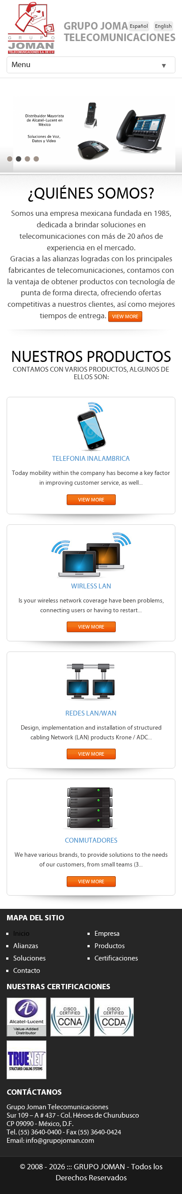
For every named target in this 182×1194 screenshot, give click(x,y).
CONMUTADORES (91, 840)
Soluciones (29, 958)
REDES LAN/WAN (91, 713)
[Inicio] (91, 28)
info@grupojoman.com (60, 1141)
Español (139, 26)
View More (125, 316)
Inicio (21, 934)
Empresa (107, 934)
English (163, 26)
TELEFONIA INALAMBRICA (91, 459)
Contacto (26, 971)
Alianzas (25, 946)
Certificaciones (116, 958)
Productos (110, 946)
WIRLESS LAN (91, 586)
